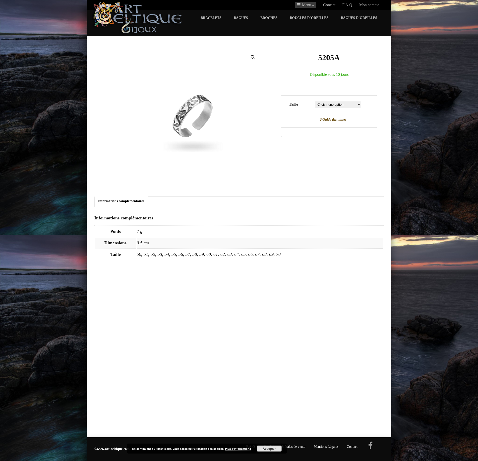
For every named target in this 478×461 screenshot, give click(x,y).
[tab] (121, 202)
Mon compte (369, 5)
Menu (306, 5)
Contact (329, 5)
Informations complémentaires (121, 201)
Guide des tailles (333, 119)
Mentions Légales (326, 447)
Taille (293, 104)
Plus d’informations (238, 449)
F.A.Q (347, 5)
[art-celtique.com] (138, 33)
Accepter (269, 448)
